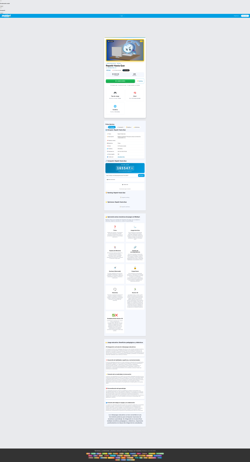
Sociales (123, 459)
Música (90, 455)
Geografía (115, 453)
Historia (121, 453)
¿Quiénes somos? (115, 451)
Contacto (125, 451)
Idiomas (126, 453)
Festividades (111, 457)
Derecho (91, 457)
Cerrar (2, 6)
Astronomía (134, 455)
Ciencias (99, 453)
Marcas (136, 457)
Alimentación (127, 455)
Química (95, 455)
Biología (93, 453)
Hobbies (123, 457)
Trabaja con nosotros (135, 451)
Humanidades (130, 457)
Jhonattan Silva (111, 67)
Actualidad (119, 455)
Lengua (139, 453)
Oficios (145, 457)
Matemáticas (151, 453)
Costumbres (149, 455)
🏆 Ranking (140, 81)
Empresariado (104, 457)
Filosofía (118, 457)
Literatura (145, 453)
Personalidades (152, 457)
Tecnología (112, 455)
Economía (97, 457)
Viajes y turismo (130, 459)
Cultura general (157, 455)
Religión (117, 459)
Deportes (105, 453)
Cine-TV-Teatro (142, 455)
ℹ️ (111, 127)
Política (159, 457)
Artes (88, 453)
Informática (132, 453)
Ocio (141, 457)
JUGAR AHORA (120, 81)
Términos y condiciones (102, 451)
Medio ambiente (160, 453)
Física (110, 453)
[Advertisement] (125, 27)
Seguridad (106, 455)
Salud (100, 455)
